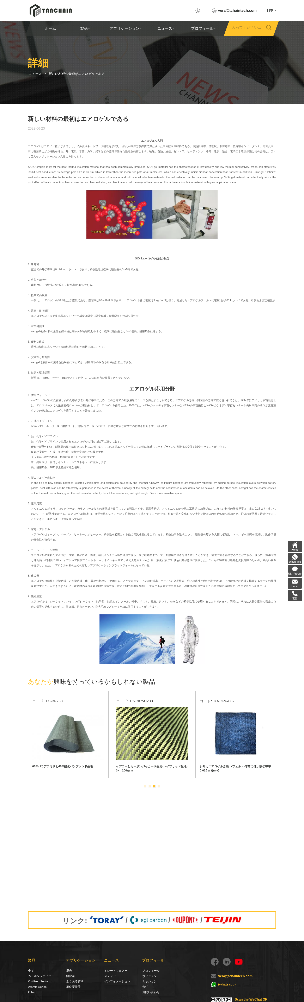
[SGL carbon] (148, 920)
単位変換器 (73, 986)
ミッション (149, 981)
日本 (270, 10)
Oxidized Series (38, 981)
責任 (145, 986)
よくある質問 (75, 981)
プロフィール (202, 28)
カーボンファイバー (32, 976)
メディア (108, 976)
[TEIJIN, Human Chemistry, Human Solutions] (223, 920)
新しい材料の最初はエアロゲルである (76, 74)
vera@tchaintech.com (237, 10)
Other (32, 992)
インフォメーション (117, 981)
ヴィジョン (146, 976)
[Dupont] (185, 920)
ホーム (50, 28)
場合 (69, 970)
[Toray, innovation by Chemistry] (106, 920)
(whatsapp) (227, 984)
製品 (84, 28)
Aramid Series (37, 986)
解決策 (70, 976)
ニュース (164, 28)
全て (31, 970)
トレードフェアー (115, 970)
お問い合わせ (151, 992)
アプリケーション (124, 28)
